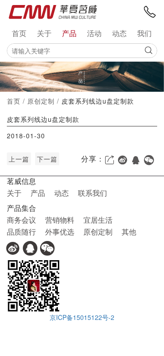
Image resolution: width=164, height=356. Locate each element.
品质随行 (21, 231)
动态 (119, 33)
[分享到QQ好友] (136, 160)
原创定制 (41, 100)
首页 (19, 33)
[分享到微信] (149, 160)
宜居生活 (98, 220)
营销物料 (59, 220)
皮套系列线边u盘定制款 (98, 100)
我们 (144, 33)
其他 (129, 231)
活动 (94, 33)
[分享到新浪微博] (123, 160)
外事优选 (59, 231)
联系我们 (92, 193)
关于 (44, 33)
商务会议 (21, 220)
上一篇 (19, 158)
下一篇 (47, 158)
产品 (69, 33)
